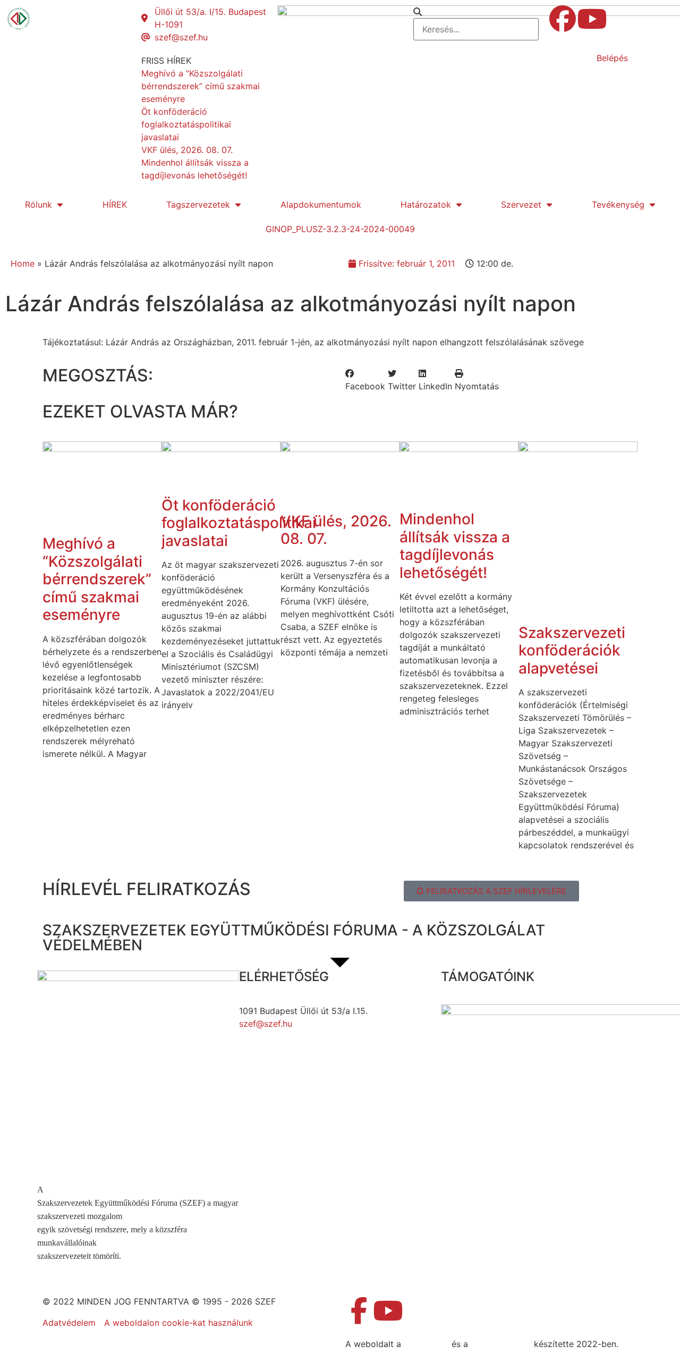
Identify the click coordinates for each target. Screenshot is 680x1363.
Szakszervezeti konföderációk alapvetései (571, 650)
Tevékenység (618, 204)
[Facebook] (562, 18)
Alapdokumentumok (320, 204)
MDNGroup (426, 1344)
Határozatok (426, 204)
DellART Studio (501, 1344)
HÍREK (115, 204)
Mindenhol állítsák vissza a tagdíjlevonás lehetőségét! (455, 546)
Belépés (612, 58)
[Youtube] (592, 18)
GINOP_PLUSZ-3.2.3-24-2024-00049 (340, 229)
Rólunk (38, 204)
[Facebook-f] (358, 1310)
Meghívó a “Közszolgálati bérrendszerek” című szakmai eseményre (96, 579)
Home (23, 263)
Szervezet (521, 204)
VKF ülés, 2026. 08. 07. (336, 530)
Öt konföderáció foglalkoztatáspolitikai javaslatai (239, 523)
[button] (476, 11)
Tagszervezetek (198, 204)
